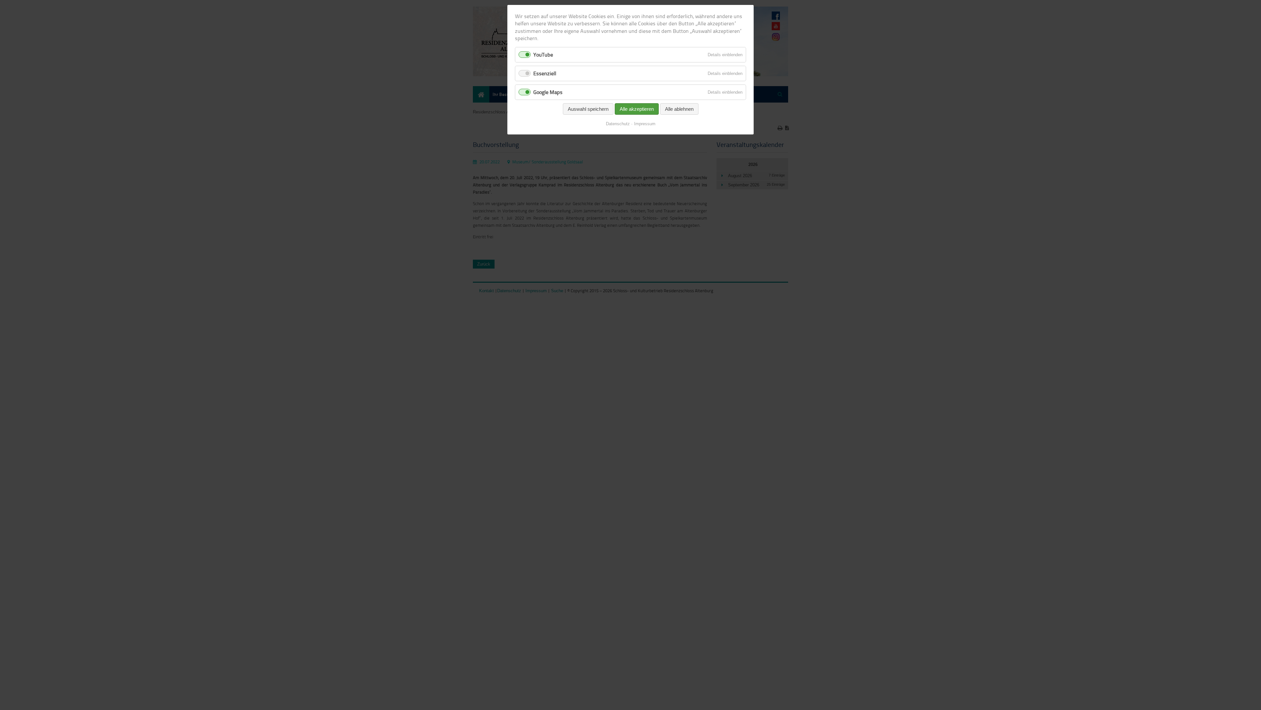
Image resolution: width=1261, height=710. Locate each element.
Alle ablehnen (679, 109)
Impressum (644, 123)
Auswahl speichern (588, 109)
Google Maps (548, 92)
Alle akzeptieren (637, 109)
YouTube (543, 54)
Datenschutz (618, 123)
